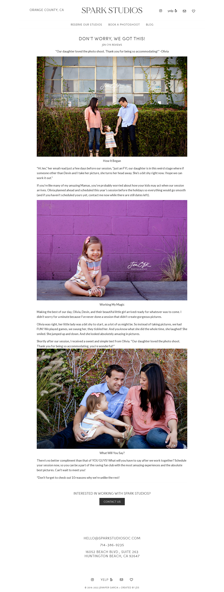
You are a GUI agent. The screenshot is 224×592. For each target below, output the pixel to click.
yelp (171, 11)
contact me (96, 195)
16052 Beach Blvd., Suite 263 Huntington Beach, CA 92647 (112, 553)
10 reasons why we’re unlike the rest (95, 477)
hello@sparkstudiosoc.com (112, 538)
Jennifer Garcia (108, 587)
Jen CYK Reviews (112, 44)
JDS (137, 587)
